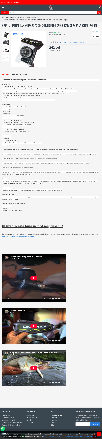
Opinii (25, 75)
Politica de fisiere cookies (52, 436)
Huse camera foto (33, 17)
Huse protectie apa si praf (15, 17)
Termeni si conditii (90, 436)
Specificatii (16, 75)
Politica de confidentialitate (72, 436)
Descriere (5, 75)
